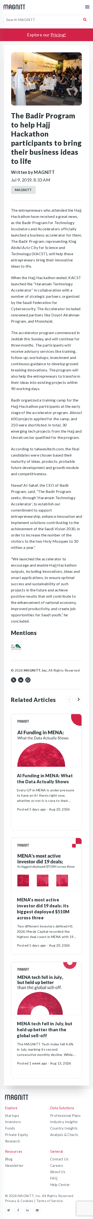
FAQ (53, 1178)
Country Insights (64, 1128)
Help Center (60, 1185)
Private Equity (16, 1135)
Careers (56, 1166)
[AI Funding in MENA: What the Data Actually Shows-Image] (46, 740)
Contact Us (59, 1159)
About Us (57, 1172)
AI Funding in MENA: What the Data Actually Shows (45, 778)
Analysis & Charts (64, 1135)
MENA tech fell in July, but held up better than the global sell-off (44, 1029)
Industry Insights (64, 1122)
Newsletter (14, 1166)
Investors (13, 1122)
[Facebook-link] (19, 1210)
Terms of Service (49, 1201)
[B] (16, 647)
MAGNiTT (23, 190)
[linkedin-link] (29, 1210)
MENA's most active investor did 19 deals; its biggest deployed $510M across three (43, 908)
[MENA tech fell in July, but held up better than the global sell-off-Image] (46, 988)
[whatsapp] (28, 679)
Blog (9, 1159)
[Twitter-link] (10, 1210)
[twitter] (13, 679)
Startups (12, 1116)
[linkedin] (20, 679)
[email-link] (37, 1210)
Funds (10, 1128)
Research (12, 1141)
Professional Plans (65, 1116)
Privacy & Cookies (19, 1201)
